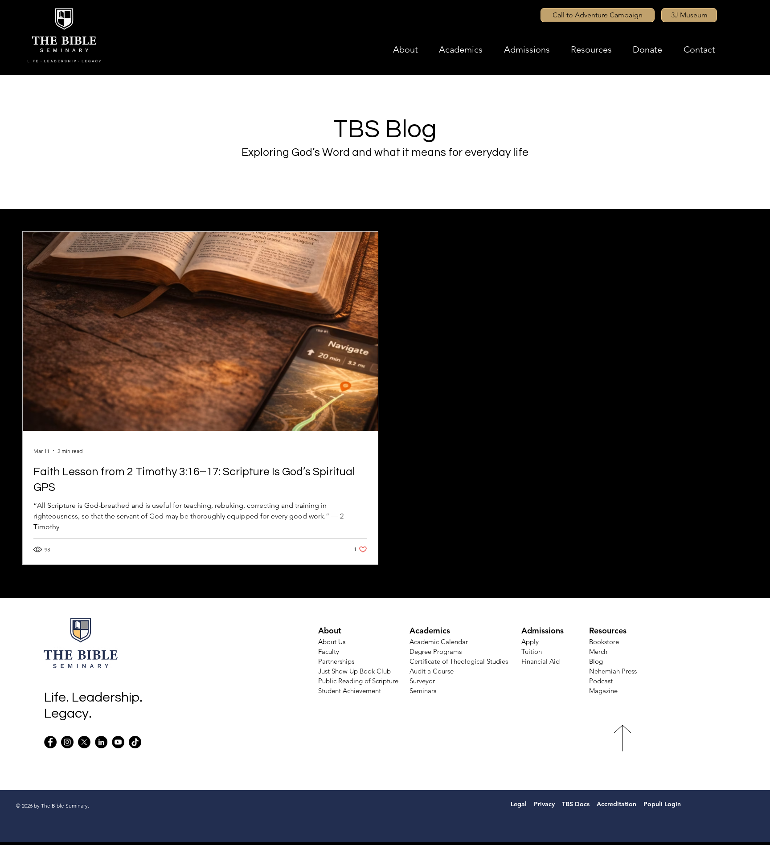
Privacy (545, 804)
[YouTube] (118, 742)
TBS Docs (576, 804)
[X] (84, 742)
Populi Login (663, 804)
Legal (515, 804)
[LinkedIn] (101, 742)
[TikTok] (135, 742)
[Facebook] (50, 742)
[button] (416, 49)
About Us (331, 641)
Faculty (328, 651)
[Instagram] (67, 742)
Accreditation (616, 804)
